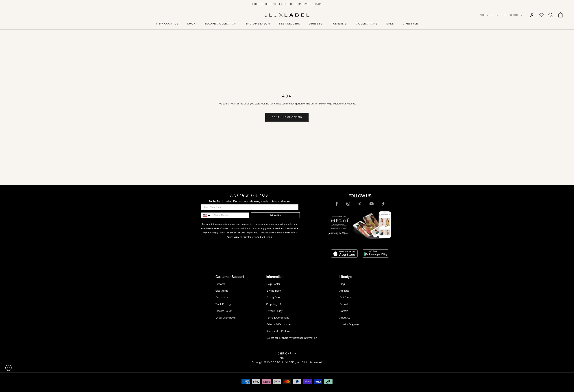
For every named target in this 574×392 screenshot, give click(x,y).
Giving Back (273, 290)
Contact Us (221, 297)
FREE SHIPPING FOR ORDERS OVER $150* (287, 4)
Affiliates (344, 290)
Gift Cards (345, 297)
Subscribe (275, 215)
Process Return (224, 310)
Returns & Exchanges (278, 324)
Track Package (223, 304)
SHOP (191, 23)
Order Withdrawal (225, 317)
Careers (343, 310)
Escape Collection (220, 23)
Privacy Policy (247, 237)
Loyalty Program (349, 324)
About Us (344, 317)
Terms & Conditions (277, 317)
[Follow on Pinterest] (360, 204)
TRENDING (339, 23)
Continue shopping (287, 117)
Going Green (273, 297)
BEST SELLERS (289, 23)
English (511, 15)
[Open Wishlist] (541, 15)
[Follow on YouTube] (371, 204)
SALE (390, 23)
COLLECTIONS (366, 23)
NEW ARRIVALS (167, 23)
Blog (342, 284)
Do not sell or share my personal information (291, 337)
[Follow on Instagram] (348, 204)
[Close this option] (8, 368)
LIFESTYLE (410, 23)
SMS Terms (266, 237)
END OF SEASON (258, 23)
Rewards (220, 284)
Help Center (273, 284)
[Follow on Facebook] (336, 204)
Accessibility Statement (279, 331)
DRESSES (315, 23)
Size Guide (221, 290)
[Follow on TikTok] (383, 204)
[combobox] (206, 215)
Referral (343, 304)
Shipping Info (274, 304)
